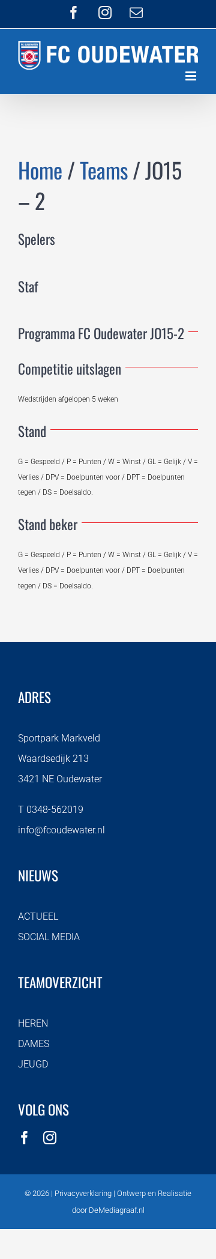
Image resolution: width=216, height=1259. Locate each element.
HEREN (33, 1023)
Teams (104, 170)
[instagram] (49, 1137)
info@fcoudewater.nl (61, 830)
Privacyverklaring (83, 1193)
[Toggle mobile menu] (191, 76)
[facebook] (24, 1137)
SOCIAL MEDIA (49, 937)
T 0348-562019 (50, 809)
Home (40, 170)
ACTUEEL (38, 916)
